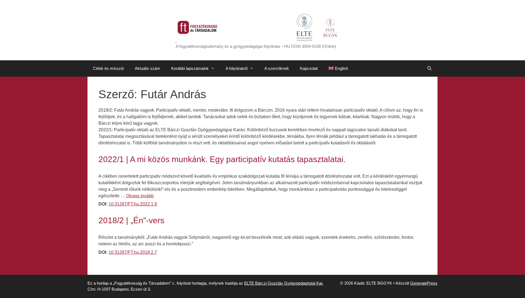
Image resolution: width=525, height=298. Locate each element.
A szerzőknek (276, 68)
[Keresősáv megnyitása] (429, 68)
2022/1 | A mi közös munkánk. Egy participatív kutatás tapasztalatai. (222, 159)
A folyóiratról (236, 68)
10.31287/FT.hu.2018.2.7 (133, 252)
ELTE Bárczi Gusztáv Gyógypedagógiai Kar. (283, 283)
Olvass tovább (140, 195)
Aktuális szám (147, 68)
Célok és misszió (108, 68)
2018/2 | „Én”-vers (131, 220)
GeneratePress (424, 283)
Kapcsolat (309, 68)
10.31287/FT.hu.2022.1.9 (133, 204)
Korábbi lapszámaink (190, 68)
